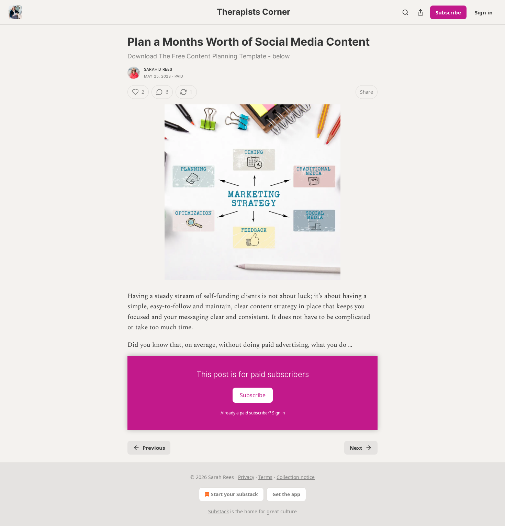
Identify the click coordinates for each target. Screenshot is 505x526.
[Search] (405, 12)
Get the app (286, 494)
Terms (265, 477)
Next (356, 447)
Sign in (484, 12)
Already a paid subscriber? (253, 413)
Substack (218, 511)
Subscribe (448, 12)
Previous (154, 447)
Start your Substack (234, 494)
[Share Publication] (420, 12)
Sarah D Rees (158, 69)
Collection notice (296, 477)
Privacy (246, 477)
